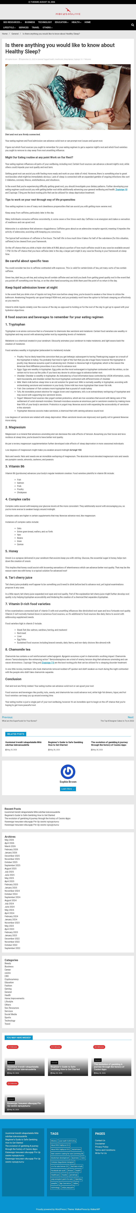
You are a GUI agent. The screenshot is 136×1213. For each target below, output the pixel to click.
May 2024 (9, 910)
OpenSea (78, 1179)
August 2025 (10, 868)
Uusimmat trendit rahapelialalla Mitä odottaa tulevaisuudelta (23, 743)
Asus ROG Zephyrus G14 (60, 1145)
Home (88, 22)
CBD (7, 976)
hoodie (64, 1175)
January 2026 (11, 852)
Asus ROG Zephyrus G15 (60, 1149)
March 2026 (10, 846)
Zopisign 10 (78, 59)
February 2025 (11, 884)
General (40, 59)
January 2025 (11, 887)
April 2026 (9, 843)
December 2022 (12, 938)
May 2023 (9, 926)
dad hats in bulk (76, 1166)
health (52, 59)
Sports (8, 1017)
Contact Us (100, 1140)
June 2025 (9, 875)
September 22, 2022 (28, 59)
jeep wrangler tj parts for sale (62, 1179)
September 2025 (12, 865)
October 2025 (11, 862)
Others (47, 27)
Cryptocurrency (12, 979)
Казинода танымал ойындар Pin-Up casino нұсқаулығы (32, 821)
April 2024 (9, 913)
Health (76, 22)
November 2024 (12, 891)
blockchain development (60, 1158)
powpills (54, 1183)
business (75, 1158)
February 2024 (11, 916)
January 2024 (11, 919)
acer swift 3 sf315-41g (67, 1141)
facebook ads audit (58, 1171)
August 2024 (10, 900)
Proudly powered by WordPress (51, 1209)
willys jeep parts (68, 1188)
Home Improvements (14, 998)
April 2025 (9, 881)
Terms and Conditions (105, 1150)
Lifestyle (8, 27)
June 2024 (9, 907)
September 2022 (12, 948)
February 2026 (11, 849)
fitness (70, 1171)
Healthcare (59, 59)
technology (55, 1188)
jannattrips (74, 1175)
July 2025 (9, 872)
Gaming (8, 989)
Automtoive (76, 1149)
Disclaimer (100, 1143)
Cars (83, 1158)
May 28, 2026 (55, 750)
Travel (35, 27)
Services (24, 27)
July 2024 (9, 903)
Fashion (8, 985)
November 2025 (12, 859)
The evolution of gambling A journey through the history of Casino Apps (109, 743)
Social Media (11, 1014)
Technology (45, 22)
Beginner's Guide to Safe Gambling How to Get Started (65, 743)
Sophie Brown (12, 59)
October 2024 (11, 894)
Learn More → (68, 789)
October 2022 (11, 945)
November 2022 (12, 942)
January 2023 (11, 935)
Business (30, 22)
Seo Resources (11, 22)
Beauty (8, 963)
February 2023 (11, 932)
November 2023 (12, 922)
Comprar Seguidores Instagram (62, 1162)
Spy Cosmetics (65, 1183)
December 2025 (12, 856)
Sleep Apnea (68, 59)
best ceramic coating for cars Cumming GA (67, 1154)
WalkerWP (95, 1209)
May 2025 (9, 878)
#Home (54, 1141)
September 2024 (12, 897)
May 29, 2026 (12, 750)
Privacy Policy (101, 1147)
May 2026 (9, 840)
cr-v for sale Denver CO (59, 1166)
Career (8, 969)
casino (8, 973)
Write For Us (101, 1153)
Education (61, 22)
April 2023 (9, 929)
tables (75, 1183)
